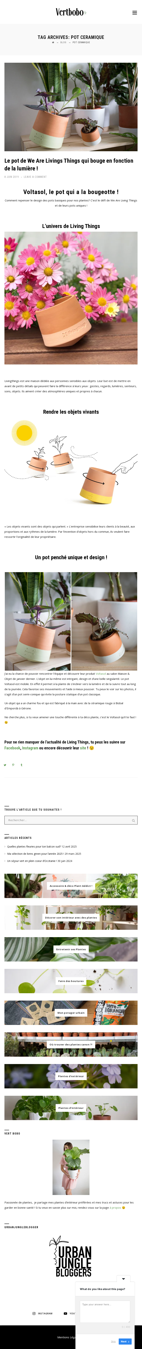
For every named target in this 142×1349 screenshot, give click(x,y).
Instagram (30, 748)
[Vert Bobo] (71, 12)
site (83, 748)
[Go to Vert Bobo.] (53, 42)
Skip (113, 1341)
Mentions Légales (68, 1337)
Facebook (12, 748)
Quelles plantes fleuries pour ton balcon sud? (34, 846)
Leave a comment (35, 176)
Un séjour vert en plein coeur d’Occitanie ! (32, 861)
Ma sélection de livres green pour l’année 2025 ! (35, 853)
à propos (115, 1207)
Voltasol (101, 673)
